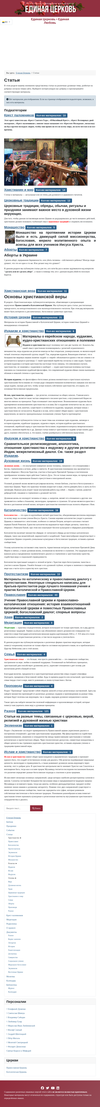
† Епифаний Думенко (16, 1009)
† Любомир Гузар (14, 1021)
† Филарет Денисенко (16, 1046)
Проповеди (12, 907)
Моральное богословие (17, 964)
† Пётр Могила (13, 1038)
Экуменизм (12, 852)
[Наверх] (95, 1102)
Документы (11, 932)
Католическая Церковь (16, 1071)
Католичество (13, 845)
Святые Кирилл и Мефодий (18, 1050)
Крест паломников (14, 915)
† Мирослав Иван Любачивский (20, 1025)
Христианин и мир (15, 896)
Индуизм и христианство (24, 438)
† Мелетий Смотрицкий (17, 1042)
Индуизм (11, 874)
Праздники (11, 826)
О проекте (10, 927)
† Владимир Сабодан (15, 1017)
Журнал (11, 988)
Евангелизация (14, 950)
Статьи (9, 834)
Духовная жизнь (14, 885)
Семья (10, 900)
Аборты (11, 903)
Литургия (12, 942)
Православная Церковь (16, 1067)
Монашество (13, 859)
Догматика (12, 953)
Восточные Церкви (15, 972)
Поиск (37, 808)
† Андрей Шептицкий (16, 1034)
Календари (12, 992)
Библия (9, 821)
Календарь (11, 980)
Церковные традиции (16, 892)
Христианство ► (15, 837)
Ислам (10, 870)
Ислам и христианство (22, 752)
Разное (11, 911)
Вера (10, 881)
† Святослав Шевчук (15, 1013)
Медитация (11, 919)
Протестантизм (14, 848)
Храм (10, 889)
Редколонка (11, 923)
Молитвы (10, 976)
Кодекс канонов (14, 939)
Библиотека (11, 984)
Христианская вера (19, 291)
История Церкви (14, 856)
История (11, 946)
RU (6, 21)
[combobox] (17, 808)
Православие (13, 841)
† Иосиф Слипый (14, 1029)
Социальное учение (16, 961)
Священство (13, 957)
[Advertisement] (50, 44)
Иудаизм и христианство (24, 331)
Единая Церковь (13, 817)
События (10, 830)
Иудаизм (11, 867)
